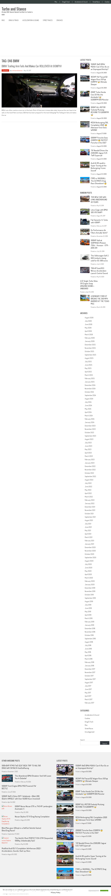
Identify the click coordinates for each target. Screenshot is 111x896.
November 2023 (90, 429)
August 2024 (89, 399)
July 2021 (88, 524)
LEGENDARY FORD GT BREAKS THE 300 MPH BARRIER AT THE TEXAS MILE (100, 300)
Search (82, 740)
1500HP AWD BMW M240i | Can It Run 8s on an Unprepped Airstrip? (100, 66)
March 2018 (88, 659)
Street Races (96, 2)
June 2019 (88, 608)
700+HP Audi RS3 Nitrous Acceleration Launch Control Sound (99, 270)
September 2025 (90, 355)
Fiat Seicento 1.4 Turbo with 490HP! (99, 221)
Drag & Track (66, 2)
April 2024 (88, 412)
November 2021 (90, 510)
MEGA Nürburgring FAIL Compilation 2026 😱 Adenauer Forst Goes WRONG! (99, 126)
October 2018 (89, 635)
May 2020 (88, 571)
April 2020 (88, 574)
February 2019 (89, 622)
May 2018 (88, 652)
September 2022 (90, 476)
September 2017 (90, 679)
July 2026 (88, 321)
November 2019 (90, 591)
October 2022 (89, 473)
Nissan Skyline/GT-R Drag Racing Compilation (32, 816)
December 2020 (90, 547)
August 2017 (89, 682)
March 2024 (89, 415)
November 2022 (90, 470)
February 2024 (89, 419)
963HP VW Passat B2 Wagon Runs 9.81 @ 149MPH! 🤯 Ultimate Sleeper (99, 81)
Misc (56, 2)
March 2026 (89, 334)
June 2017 (88, 689)
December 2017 (90, 669)
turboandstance (17, 70)
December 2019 (90, 588)
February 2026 (90, 338)
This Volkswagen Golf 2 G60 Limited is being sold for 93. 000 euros (100, 258)
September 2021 (90, 517)
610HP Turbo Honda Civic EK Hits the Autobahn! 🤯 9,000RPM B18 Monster (100, 96)
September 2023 (90, 436)
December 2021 (90, 507)
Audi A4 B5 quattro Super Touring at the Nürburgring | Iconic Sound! (98, 167)
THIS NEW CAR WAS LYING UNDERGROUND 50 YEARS (99, 199)
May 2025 (88, 368)
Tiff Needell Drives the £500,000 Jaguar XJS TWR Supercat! (99, 153)
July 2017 (88, 686)
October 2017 (89, 676)
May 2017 (88, 693)
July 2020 (88, 564)
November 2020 (90, 551)
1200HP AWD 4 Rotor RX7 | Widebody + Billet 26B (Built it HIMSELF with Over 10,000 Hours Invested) (21, 797)
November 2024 (90, 388)
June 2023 (88, 446)
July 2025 (88, 361)
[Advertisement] (55, 39)
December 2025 (90, 345)
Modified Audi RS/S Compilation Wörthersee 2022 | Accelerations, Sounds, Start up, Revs (21, 849)
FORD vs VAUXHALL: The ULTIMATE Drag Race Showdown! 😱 (99, 181)
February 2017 (89, 703)
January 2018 (89, 666)
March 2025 (89, 375)
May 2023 (88, 449)
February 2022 (90, 500)
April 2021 (88, 534)
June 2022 (88, 486)
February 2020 (90, 581)
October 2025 (89, 351)
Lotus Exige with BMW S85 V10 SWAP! (99, 211)
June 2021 (88, 527)
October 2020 (89, 554)
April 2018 (88, 655)
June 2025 (88, 365)
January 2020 (90, 584)
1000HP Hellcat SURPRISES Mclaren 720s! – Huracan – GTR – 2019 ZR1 (100, 244)
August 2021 (89, 520)
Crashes (107, 2)
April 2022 (88, 493)
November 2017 (90, 672)
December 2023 (90, 426)
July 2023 (88, 443)
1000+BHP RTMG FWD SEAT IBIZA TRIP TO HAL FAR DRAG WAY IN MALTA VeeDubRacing (21, 766)
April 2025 (88, 372)
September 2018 (90, 638)
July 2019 (88, 605)
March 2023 (89, 456)
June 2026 (88, 324)
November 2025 (90, 348)
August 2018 (89, 642)
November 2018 (90, 632)
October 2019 (89, 595)
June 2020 (88, 568)
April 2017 (88, 696)
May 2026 (88, 328)
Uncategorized (89, 732)
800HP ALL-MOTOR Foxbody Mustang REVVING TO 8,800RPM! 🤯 (100, 111)
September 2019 (90, 598)
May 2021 (88, 530)
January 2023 (89, 463)
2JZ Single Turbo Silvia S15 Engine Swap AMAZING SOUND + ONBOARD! (88, 285)
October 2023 (89, 432)
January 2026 (90, 341)
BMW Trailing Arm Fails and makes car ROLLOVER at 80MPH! (32, 66)
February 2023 (90, 459)
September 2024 (90, 395)
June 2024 (88, 405)
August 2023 (89, 439)
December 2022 (90, 466)
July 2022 (88, 483)
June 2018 (88, 649)
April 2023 (88, 453)
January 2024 (89, 422)
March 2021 (88, 537)
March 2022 (89, 497)
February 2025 (90, 378)
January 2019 (89, 625)
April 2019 (88, 615)
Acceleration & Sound (81, 2)
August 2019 (89, 601)
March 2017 (88, 699)
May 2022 (88, 490)
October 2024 (89, 392)
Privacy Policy (55, 892)
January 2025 (89, 382)
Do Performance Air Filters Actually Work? (99, 231)
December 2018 (90, 628)
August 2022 (89, 480)
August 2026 (89, 318)
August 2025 (89, 358)
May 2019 (88, 611)
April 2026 (88, 331)
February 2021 (89, 540)
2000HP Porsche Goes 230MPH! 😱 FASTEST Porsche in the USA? (99, 140)
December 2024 (90, 385)
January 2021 (89, 544)
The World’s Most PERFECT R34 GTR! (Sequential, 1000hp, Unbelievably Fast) (34, 839)
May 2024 (88, 409)
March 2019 (88, 618)
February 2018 (89, 662)
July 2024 (88, 402)
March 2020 (89, 578)
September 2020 (90, 557)
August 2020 (89, 561)
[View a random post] (106, 20)
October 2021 (89, 513)
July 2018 (88, 645)
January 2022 (89, 503)
